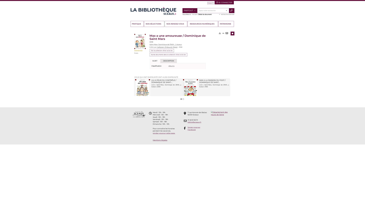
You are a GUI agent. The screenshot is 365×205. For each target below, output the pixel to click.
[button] (140, 41)
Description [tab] (168, 61)
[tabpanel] (177, 66)
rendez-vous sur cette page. (164, 133)
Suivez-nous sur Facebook (194, 128)
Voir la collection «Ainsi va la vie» (162, 50)
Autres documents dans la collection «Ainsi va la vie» (168, 55)
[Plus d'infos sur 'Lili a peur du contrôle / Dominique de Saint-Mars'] (142, 89)
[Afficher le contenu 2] (183, 99)
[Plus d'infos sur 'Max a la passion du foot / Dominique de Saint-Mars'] (190, 89)
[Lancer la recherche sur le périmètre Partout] (231, 10)
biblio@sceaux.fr (194, 122)
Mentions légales (160, 140)
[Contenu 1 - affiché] (181, 99)
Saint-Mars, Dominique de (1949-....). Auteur (166, 44)
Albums (171, 66)
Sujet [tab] (154, 61)
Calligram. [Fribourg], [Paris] (167, 47)
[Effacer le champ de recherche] (226, 10)
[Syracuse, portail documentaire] (153, 11)
